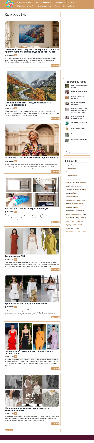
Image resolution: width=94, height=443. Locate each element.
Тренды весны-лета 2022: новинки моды (26, 303)
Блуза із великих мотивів (79, 134)
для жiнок (78, 186)
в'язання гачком (75, 165)
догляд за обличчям (72, 196)
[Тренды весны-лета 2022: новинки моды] (32, 288)
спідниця (68, 224)
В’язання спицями (43, 2)
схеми (67, 228)
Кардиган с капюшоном (78, 128)
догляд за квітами (71, 193)
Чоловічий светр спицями (79, 139)
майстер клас (79, 210)
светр (73, 221)
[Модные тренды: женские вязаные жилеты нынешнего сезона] (32, 390)
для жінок (69, 189)
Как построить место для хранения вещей (26, 208)
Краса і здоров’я (44, 6)
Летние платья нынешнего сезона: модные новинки (31, 157)
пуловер (83, 217)
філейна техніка (71, 231)
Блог (15, 55)
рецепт (68, 221)
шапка (84, 231)
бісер (67, 165)
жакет (79, 200)
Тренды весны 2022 (15, 256)
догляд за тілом (70, 200)
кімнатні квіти (70, 210)
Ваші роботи (68, 6)
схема (80, 224)
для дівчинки (70, 186)
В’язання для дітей (25, 6)
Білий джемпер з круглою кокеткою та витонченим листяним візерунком (79, 110)
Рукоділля (72, 2)
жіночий (68, 203)
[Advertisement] (76, 44)
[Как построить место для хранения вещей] (32, 192)
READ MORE (55, 65)
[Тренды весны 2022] (32, 241)
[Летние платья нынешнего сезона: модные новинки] (32, 140)
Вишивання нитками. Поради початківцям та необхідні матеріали (28, 103)
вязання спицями (71, 179)
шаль (79, 231)
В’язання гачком (24, 2)
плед (77, 217)
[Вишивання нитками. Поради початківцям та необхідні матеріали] (31, 86)
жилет (84, 200)
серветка (79, 221)
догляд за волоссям (79, 189)
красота (75, 207)
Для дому (59, 2)
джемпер (68, 182)
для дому (76, 182)
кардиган (75, 203)
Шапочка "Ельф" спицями (79, 91)
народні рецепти (76, 214)
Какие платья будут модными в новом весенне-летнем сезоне (29, 352)
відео (79, 179)
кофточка (69, 207)
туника (77, 228)
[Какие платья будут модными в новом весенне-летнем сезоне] (32, 336)
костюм (81, 203)
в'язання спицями (71, 172)
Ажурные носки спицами (79, 122)
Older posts (8, 430)
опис (84, 214)
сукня (74, 224)
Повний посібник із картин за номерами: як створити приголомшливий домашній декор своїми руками (32, 50)
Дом (56, 6)
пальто (72, 217)
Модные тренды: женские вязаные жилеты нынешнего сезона (27, 409)
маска (67, 214)
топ (72, 228)
